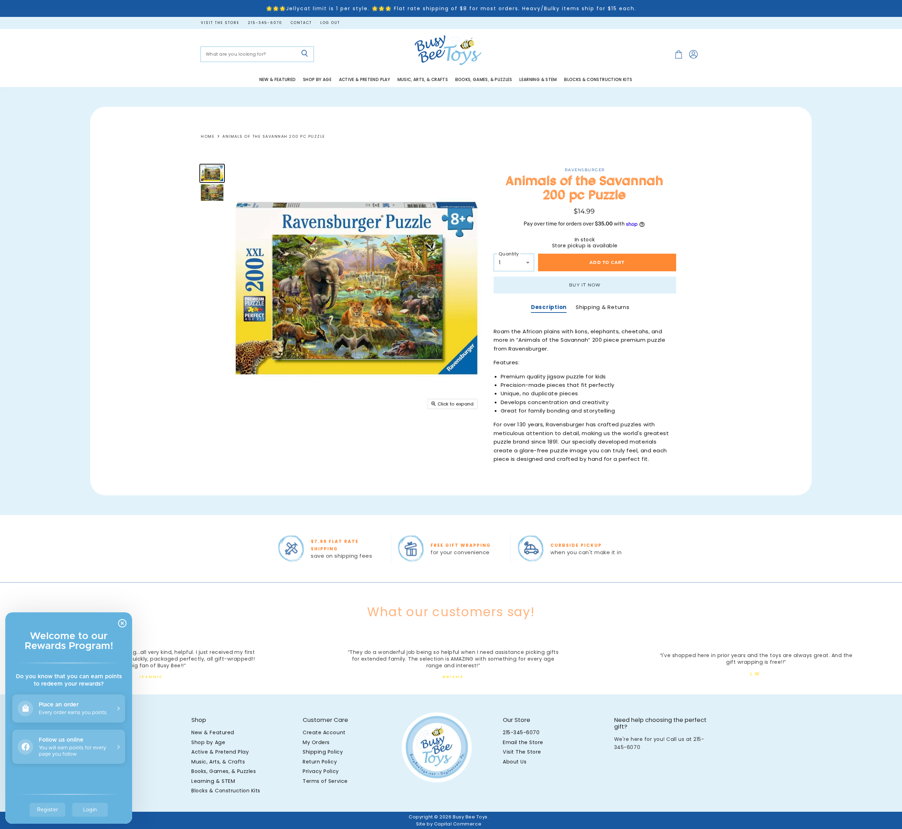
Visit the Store (220, 23)
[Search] (304, 54)
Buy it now (584, 284)
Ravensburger (585, 169)
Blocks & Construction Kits (598, 79)
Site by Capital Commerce (448, 824)
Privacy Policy (321, 771)
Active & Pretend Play (364, 79)
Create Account (324, 732)
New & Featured (277, 79)
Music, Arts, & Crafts (422, 79)
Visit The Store (522, 751)
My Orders (316, 742)
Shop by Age (317, 79)
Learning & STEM (538, 79)
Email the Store (523, 742)
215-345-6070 (265, 23)
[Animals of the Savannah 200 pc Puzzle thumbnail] (212, 173)
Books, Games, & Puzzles (483, 79)
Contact (301, 23)
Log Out (330, 23)
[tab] (549, 308)
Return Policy (320, 761)
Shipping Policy (323, 751)
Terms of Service (325, 781)
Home (208, 136)
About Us (514, 761)
